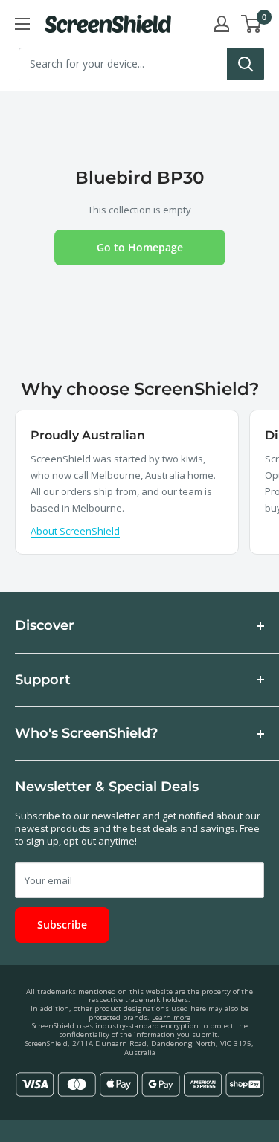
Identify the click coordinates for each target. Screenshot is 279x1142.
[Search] (245, 64)
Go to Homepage (140, 247)
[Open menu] (22, 24)
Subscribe (62, 924)
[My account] (221, 24)
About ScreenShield (75, 531)
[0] (252, 24)
